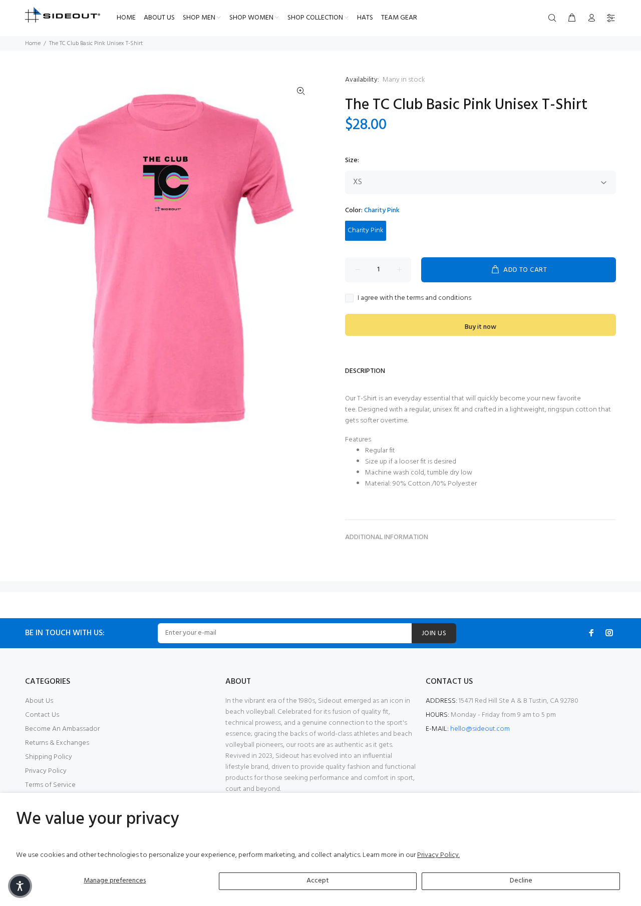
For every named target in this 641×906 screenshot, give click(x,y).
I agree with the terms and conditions (414, 298)
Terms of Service (50, 785)
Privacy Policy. (438, 855)
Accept (317, 880)
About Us (39, 701)
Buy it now (480, 327)
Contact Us (42, 715)
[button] (20, 886)
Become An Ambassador (62, 729)
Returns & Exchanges (57, 743)
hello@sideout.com (480, 729)
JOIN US (434, 633)
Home (33, 44)
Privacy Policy (46, 771)
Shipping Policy (48, 757)
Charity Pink (366, 230)
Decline (521, 880)
